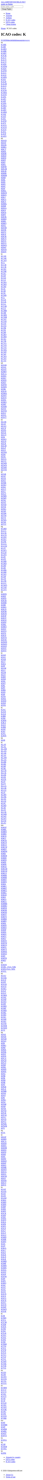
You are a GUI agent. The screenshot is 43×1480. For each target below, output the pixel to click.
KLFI (3, 782)
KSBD (3, 1202)
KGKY (4, 550)
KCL (3, 298)
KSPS (3, 1281)
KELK (3, 444)
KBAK (4, 145)
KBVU (4, 243)
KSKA (3, 1248)
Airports (9, 16)
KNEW (4, 965)
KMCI (3, 838)
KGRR (3, 572)
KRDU (4, 1150)
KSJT (3, 1246)
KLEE (3, 777)
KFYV (3, 524)
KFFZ (3, 481)
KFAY (3, 479)
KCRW (4, 337)
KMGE (4, 867)
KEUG (3, 459)
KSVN (3, 1305)
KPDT (3, 1054)
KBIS (3, 182)
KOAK (4, 978)
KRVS (3, 1185)
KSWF (3, 1307)
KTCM (4, 1322)
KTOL (3, 1338)
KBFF (3, 160)
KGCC (3, 531)
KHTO (3, 631)
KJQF (3, 729)
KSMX (4, 1268)
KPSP (3, 1106)
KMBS (3, 834)
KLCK (3, 773)
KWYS (4, 1436)
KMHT (4, 880)
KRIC (3, 1157)
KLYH (3, 821)
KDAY (4, 369)
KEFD (3, 431)
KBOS (3, 212)
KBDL (3, 151)
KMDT (4, 849)
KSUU (3, 1298)
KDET (3, 383)
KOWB (4, 1026)
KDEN (3, 380)
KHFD (3, 598)
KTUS (3, 1353)
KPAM (3, 1039)
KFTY (3, 518)
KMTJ (3, 939)
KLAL (3, 747)
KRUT (3, 1183)
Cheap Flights (6, 9)
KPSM (3, 1104)
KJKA (3, 723)
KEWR (4, 468)
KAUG (4, 125)
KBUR (3, 236)
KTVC (3, 1355)
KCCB (3, 265)
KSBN (3, 1205)
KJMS (3, 727)
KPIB (3, 1076)
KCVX (4, 348)
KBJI (3, 189)
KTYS (3, 1368)
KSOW (4, 1277)
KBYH (4, 250)
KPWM (4, 1126)
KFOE (3, 507)
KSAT (3, 1194)
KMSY (4, 934)
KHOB (4, 612)
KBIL (3, 180)
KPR (3, 1098)
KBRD (3, 219)
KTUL (3, 1348)
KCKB (3, 295)
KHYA (3, 649)
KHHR (4, 603)
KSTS (3, 1292)
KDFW (4, 385)
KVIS (3, 1399)
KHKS (3, 607)
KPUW (4, 1115)
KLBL (3, 768)
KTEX (3, 1327)
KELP (3, 448)
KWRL (4, 1431)
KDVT (3, 417)
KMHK (4, 875)
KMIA (3, 884)
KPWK (4, 1124)
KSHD (3, 1237)
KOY (3, 1030)
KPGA (3, 1058)
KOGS (3, 987)
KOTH (3, 1024)
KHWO (4, 644)
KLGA (3, 786)
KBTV (3, 232)
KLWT (3, 819)
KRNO (4, 1170)
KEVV (3, 461)
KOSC (3, 1017)
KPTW (3, 1111)
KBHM (4, 175)
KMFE (3, 862)
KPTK (3, 1109)
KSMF (3, 1263)
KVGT (3, 1396)
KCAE (3, 256)
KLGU (3, 790)
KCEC (3, 274)
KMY (3, 956)
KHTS (3, 633)
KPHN (3, 1069)
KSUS (3, 1296)
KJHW (3, 721)
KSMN (4, 1266)
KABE (3, 45)
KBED (3, 156)
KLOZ (3, 801)
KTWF (3, 1362)
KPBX (3, 1050)
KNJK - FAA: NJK (8, 967)
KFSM (3, 513)
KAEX (3, 69)
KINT (3, 683)
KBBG (3, 147)
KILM (3, 673)
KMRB (4, 919)
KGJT (3, 548)
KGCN (4, 535)
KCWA (4, 350)
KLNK (3, 797)
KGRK (4, 570)
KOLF (3, 991)
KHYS (3, 651)
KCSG (3, 339)
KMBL (4, 830)
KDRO (4, 402)
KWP (3, 1427)
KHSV (3, 629)
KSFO (3, 1226)
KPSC (3, 1102)
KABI (3, 47)
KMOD (4, 912)
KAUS (3, 130)
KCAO (4, 260)
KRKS (3, 1165)
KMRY (4, 921)
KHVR (4, 640)
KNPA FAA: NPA (8, 969)
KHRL (3, 625)
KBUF (3, 234)
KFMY (4, 498)
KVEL (3, 1394)
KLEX (3, 779)
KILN (3, 675)
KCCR (3, 267)
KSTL (3, 1290)
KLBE (3, 764)
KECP (3, 428)
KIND (3, 679)
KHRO (4, 627)
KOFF (3, 982)
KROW (4, 1176)
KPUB (3, 1113)
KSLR (3, 1259)
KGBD (4, 529)
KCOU (4, 326)
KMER (4, 858)
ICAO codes (10, 20)
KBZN (3, 252)
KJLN (3, 725)
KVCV (4, 1392)
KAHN (4, 77)
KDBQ (4, 372)
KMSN (4, 925)
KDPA (3, 400)
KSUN (3, 1294)
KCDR (3, 271)
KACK (4, 56)
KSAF (3, 1189)
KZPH (3, 1453)
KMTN (4, 941)
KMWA (4, 952)
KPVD (3, 1120)
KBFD (3, 158)
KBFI (3, 162)
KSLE (3, 1253)
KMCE (4, 836)
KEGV (3, 435)
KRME (4, 1168)
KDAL (3, 367)
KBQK (4, 217)
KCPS (3, 330)
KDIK (3, 389)
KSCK (3, 1213)
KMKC (4, 886)
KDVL (3, 415)
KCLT (3, 308)
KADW (4, 66)
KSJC (3, 1244)
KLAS (3, 755)
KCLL (3, 304)
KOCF (3, 980)
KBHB (3, 173)
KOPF (3, 1004)
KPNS (3, 1093)
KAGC (4, 73)
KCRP (3, 332)
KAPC (3, 99)
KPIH (3, 1080)
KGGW (4, 546)
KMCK (4, 840)
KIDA (3, 664)
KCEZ (3, 278)
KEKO (3, 439)
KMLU (4, 902)
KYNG (4, 1449)
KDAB (4, 365)
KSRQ (3, 1283)
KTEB (3, 1324)
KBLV (3, 202)
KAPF (3, 101)
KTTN (3, 1346)
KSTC (3, 1287)
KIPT (3, 688)
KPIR (3, 1082)
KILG (3, 670)
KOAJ (3, 976)
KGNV (4, 555)
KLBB (3, 762)
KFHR (3, 483)
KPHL (3, 1067)
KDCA (4, 374)
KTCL (3, 1320)
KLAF (3, 745)
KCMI (3, 313)
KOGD (4, 984)
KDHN (4, 387)
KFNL (3, 500)
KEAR (3, 422)
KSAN (3, 1191)
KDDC (4, 376)
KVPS (3, 1414)
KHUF (3, 635)
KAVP (3, 134)
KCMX (4, 315)
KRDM (4, 1148)
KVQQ (4, 1416)
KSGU (3, 1235)
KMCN (4, 843)
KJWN (3, 736)
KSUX (3, 1301)
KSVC (3, 1303)
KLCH (3, 771)
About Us (9, 1475)
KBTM (4, 228)
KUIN (3, 1375)
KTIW (3, 1329)
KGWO (4, 585)
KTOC (3, 1335)
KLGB (3, 788)
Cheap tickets (11, 24)
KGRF (3, 566)
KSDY (3, 1220)
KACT (3, 58)
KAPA (3, 97)
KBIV (3, 184)
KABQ (4, 49)
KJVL (3, 734)
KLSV (3, 810)
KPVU (3, 1122)
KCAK (4, 258)
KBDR (3, 154)
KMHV (4, 882)
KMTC (4, 936)
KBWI (3, 247)
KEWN (4, 465)
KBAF (3, 143)
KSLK (3, 1255)
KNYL (3, 971)
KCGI (3, 280)
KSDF (3, 1215)
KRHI (3, 1154)
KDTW (4, 411)
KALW (4, 90)
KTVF (3, 1357)
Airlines (9, 18)
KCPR (3, 328)
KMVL (4, 947)
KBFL (3, 165)
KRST (3, 1178)
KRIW (3, 1159)
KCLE (3, 300)
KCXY (4, 359)
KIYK (3, 705)
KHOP (3, 616)
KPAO (3, 1041)
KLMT (3, 795)
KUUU (4, 1383)
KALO (3, 86)
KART (3, 108)
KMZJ (3, 960)
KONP (3, 1000)
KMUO (4, 945)
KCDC (3, 269)
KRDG (4, 1146)
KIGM (3, 668)
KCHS (3, 287)
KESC (3, 457)
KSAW (4, 1198)
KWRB (4, 1429)
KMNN (4, 908)
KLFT (3, 784)
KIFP (3, 666)
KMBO (4, 832)
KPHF (3, 1065)
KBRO (3, 223)
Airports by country (13, 1457)
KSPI (3, 1279)
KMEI (3, 854)
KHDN (4, 594)
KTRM (4, 1344)
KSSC (3, 1285)
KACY (4, 62)
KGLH (3, 553)
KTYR (3, 1366)
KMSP (3, 930)
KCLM (4, 306)
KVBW (4, 1388)
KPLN (3, 1089)
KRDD (4, 1144)
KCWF (4, 352)
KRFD (3, 1152)
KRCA (3, 1141)
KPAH (3, 1037)
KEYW (4, 470)
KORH (4, 1011)
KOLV (3, 993)
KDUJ (3, 413)
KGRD (4, 564)
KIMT (3, 677)
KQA (3, 1133)
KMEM (4, 856)
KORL (3, 1013)
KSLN (3, 1257)
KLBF (3, 766)
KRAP (3, 1137)
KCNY (4, 319)
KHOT (3, 618)
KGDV (4, 537)
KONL (3, 997)
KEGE (3, 433)
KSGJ (3, 1231)
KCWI (3, 354)
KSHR (3, 1239)
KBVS (3, 241)
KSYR (3, 1311)
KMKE (4, 888)
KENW (4, 452)
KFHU (3, 485)
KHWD (4, 642)
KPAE (3, 1035)
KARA (4, 106)
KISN (3, 692)
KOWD (4, 1028)
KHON (4, 614)
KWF (3, 1423)
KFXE (3, 522)
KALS (3, 88)
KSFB (3, 1224)
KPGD (3, 1061)
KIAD (3, 655)
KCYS (3, 361)
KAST (3, 117)
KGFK (3, 542)
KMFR (3, 864)
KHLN (3, 609)
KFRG (3, 509)
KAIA (3, 79)
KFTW (3, 516)
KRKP (3, 1163)
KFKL (3, 487)
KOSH (3, 1019)
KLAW (4, 758)
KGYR (4, 588)
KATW (4, 121)
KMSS (3, 932)
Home (8, 13)
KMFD (4, 860)
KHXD (4, 646)
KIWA (3, 699)
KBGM (4, 169)
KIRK (3, 690)
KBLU (3, 199)
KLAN (3, 751)
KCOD (4, 322)
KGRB (3, 561)
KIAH (3, 659)
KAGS (3, 75)
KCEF (3, 276)
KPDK (3, 1052)
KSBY (3, 1211)
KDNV (4, 396)
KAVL (3, 132)
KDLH (3, 391)
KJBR (3, 716)
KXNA (4, 1440)
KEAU (3, 426)
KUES (3, 1372)
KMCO (4, 845)
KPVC (3, 1117)
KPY (3, 1128)
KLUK (3, 812)
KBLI (3, 197)
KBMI (3, 206)
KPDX (3, 1056)
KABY (4, 53)
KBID (3, 178)
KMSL (3, 923)
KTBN (3, 1318)
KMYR (4, 958)
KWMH (4, 1425)
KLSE (3, 808)
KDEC (3, 378)
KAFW (4, 71)
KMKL (4, 893)
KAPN (3, 103)
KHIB (3, 605)
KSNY (3, 1272)
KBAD (4, 141)
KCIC (3, 289)
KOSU (3, 1021)
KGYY (4, 590)
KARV (3, 110)
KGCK (4, 533)
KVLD (3, 1403)
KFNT (3, 502)
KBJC (3, 186)
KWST (3, 1434)
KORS (3, 1015)
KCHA (4, 282)
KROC (3, 1174)
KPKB (3, 1087)
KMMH (4, 904)
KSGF (3, 1229)
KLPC (3, 803)
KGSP (3, 577)
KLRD (3, 806)
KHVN (4, 638)
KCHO (4, 284)
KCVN (4, 346)
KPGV (3, 1063)
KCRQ (3, 335)
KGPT (3, 559)
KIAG (3, 657)
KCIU (3, 293)
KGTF (3, 579)
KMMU (4, 906)
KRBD (3, 1139)
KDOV (4, 398)
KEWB (4, 463)
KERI (3, 455)
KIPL (3, 686)
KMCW (4, 847)
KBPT (3, 215)
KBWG (4, 245)
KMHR (4, 878)
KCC (3, 263)
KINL (3, 681)
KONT (3, 1002)
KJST (3, 731)
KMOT (4, 915)
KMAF (4, 827)
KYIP (3, 1444)
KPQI (3, 1096)
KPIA (3, 1074)
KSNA (3, 1270)
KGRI (3, 568)
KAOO (4, 95)
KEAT (3, 424)
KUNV (4, 1377)
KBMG (4, 204)
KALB (3, 82)
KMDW (4, 851)
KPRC (3, 1100)
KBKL (3, 191)
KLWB (4, 814)
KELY (3, 450)
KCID (3, 291)
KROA (4, 1172)
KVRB (3, 1418)
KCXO (4, 356)
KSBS (3, 1209)
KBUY (4, 239)
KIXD (3, 703)
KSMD (4, 1261)
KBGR (3, 171)
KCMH (4, 311)
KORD (4, 1006)
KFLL (3, 492)
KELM (3, 446)
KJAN (3, 712)
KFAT (3, 476)
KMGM (4, 869)
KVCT (3, 1390)
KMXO (4, 954)
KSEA (3, 1222)
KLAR (3, 753)
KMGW (4, 871)
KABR (3, 51)
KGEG (3, 540)
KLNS (3, 799)
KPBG (3, 1045)
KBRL (3, 221)
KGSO (3, 574)
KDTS (3, 409)
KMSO (4, 928)
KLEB (3, 775)
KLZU (3, 823)
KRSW (4, 1181)
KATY (3, 123)
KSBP (3, 1207)
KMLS (3, 899)
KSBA (3, 1200)
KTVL (3, 1359)
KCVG (4, 343)
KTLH (3, 1333)
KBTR (3, 230)
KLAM (4, 749)
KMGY (4, 873)
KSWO (4, 1309)
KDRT (3, 404)
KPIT (3, 1085)
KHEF (3, 596)
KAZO (3, 136)
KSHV (3, 1242)
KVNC (4, 1405)
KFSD (3, 511)
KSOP (3, 1274)
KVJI (3, 1401)
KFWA (3, 520)
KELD (3, 441)
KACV (4, 60)
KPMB (3, 1091)
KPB (3, 1043)
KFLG (3, 489)
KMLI (3, 897)
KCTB (3, 341)
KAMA (4, 93)
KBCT (3, 149)
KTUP (3, 1351)
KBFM (3, 167)
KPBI (3, 1048)
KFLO (3, 494)
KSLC (3, 1250)
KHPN (3, 622)
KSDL (3, 1218)
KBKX (4, 195)
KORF (3, 1008)
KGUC (4, 583)
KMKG (4, 891)
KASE (3, 114)
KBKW (4, 193)
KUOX (4, 1379)
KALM (4, 84)
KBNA (4, 208)
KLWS (3, 816)
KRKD (4, 1161)
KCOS (3, 324)
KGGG (4, 544)
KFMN (4, 496)
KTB (3, 1316)
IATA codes (10, 22)
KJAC (3, 710)
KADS (3, 64)
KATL (3, 119)
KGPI (3, 557)
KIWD (3, 701)
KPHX (3, 1072)
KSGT (3, 1233)
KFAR (3, 474)
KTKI (3, 1331)
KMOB (4, 910)
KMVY (4, 949)
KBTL (3, 226)
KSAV (3, 1196)
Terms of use (10, 1477)
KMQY (4, 917)
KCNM (4, 317)
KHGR (4, 601)
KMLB (4, 895)
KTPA (3, 1340)
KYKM (4, 1447)
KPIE (3, 1078)
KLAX (3, 760)
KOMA (4, 995)
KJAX (3, 714)
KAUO (4, 127)
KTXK (3, 1364)
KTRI (3, 1342)
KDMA (4, 393)
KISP (3, 694)
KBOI (3, 210)
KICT (3, 662)
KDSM (4, 407)
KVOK (4, 1410)
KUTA (3, 1381)
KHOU (4, 620)
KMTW (4, 943)
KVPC (3, 1412)
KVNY (4, 1407)
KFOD (3, 505)
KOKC (4, 989)
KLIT (3, 792)
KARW (4, 112)
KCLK (3, 302)
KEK (3, 437)
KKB (3, 740)
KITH (3, 697)
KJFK (3, 718)
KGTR (3, 581)
